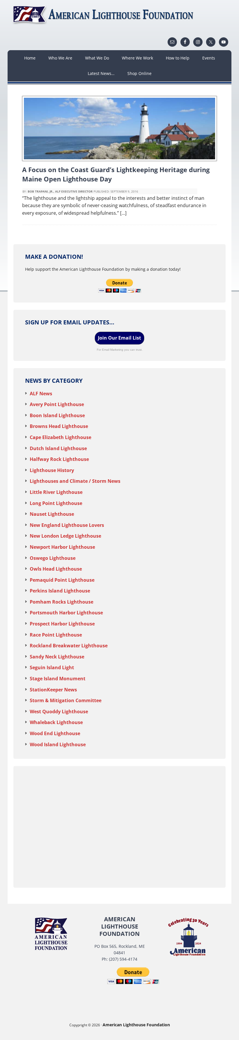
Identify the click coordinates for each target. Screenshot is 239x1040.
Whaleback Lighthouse (56, 722)
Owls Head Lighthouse (56, 569)
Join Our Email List (119, 338)
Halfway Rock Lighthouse (59, 459)
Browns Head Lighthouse (59, 426)
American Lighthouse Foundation (104, 14)
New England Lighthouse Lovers (67, 525)
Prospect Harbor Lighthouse (62, 623)
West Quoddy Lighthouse (59, 711)
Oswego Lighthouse (52, 558)
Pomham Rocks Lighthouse (61, 602)
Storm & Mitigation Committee (65, 700)
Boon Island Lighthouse (57, 415)
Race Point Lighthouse (56, 635)
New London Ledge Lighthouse (65, 536)
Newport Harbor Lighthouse (62, 547)
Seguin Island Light (52, 667)
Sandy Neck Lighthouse (57, 656)
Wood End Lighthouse (55, 733)
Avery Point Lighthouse (57, 404)
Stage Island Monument (57, 678)
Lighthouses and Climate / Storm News (75, 481)
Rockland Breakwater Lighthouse (69, 645)
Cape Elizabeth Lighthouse (60, 437)
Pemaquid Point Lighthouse (62, 580)
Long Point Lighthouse (56, 503)
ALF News (41, 393)
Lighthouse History (52, 470)
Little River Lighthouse (56, 492)
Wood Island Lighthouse (58, 744)
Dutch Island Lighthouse (58, 448)
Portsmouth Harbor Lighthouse (66, 612)
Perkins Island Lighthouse (60, 591)
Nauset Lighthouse (52, 514)
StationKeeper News (53, 689)
